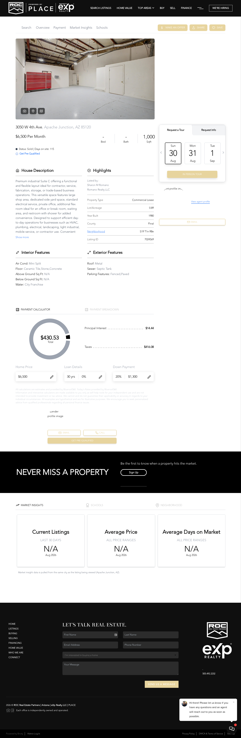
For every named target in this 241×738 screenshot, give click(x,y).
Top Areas (144, 8)
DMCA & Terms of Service (211, 733)
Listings (14, 628)
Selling (13, 638)
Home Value (124, 8)
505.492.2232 (208, 673)
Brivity (20, 733)
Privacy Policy (188, 733)
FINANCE (186, 8)
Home (12, 624)
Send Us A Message (161, 684)
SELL (172, 8)
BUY (162, 8)
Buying (13, 633)
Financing (15, 643)
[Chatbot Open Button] (232, 729)
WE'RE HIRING (220, 8)
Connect (14, 657)
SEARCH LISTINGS (100, 8)
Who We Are (16, 652)
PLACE (72, 705)
